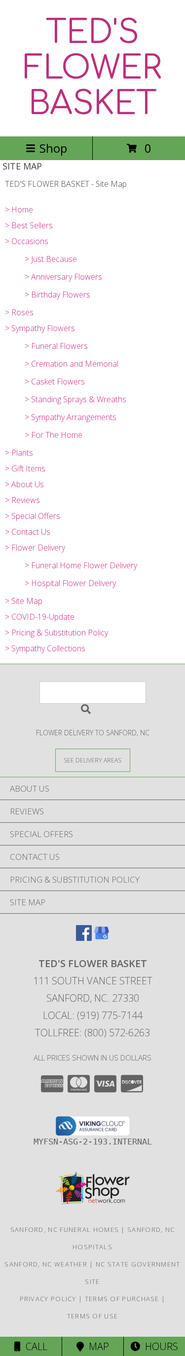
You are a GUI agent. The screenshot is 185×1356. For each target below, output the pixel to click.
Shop (53, 148)
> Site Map (23, 600)
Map (96, 1346)
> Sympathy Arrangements (70, 417)
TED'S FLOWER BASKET (93, 68)
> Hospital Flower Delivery (70, 583)
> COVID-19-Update (39, 616)
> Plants (19, 452)
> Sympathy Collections (45, 648)
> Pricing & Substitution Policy (56, 632)
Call (34, 1346)
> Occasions (26, 241)
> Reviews (22, 500)
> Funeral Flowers (56, 345)
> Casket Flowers (55, 381)
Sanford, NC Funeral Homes (64, 1229)
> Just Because (51, 259)
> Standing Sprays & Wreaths (75, 399)
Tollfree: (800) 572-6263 (92, 1032)
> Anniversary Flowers (63, 276)
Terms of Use (92, 1316)
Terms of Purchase (122, 1298)
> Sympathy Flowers (40, 328)
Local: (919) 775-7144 (93, 1015)
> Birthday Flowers (57, 294)
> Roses (19, 312)
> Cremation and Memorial (71, 363)
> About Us (24, 484)
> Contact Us (27, 531)
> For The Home (53, 434)
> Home (19, 209)
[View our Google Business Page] (102, 937)
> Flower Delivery (35, 547)
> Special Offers (32, 515)
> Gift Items (25, 468)
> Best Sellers (29, 225)
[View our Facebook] (84, 937)
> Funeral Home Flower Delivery (81, 565)
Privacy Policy (48, 1298)
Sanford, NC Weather (45, 1264)
